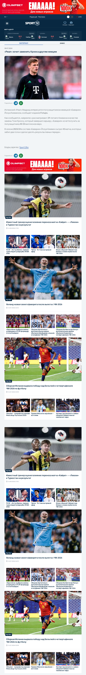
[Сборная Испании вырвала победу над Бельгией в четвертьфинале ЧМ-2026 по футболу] (17, 365)
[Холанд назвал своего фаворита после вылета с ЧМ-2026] (17, 282)
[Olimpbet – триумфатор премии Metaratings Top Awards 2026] (10, 407)
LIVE (80, 17)
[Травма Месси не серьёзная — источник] (35, 407)
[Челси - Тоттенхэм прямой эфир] (35, 243)
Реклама (41, 17)
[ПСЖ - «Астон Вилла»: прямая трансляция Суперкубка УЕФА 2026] (10, 243)
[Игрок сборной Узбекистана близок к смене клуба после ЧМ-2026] (60, 243)
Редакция (33, 17)
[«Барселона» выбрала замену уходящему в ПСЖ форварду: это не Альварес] (10, 324)
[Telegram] (16, 103)
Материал (23, 43)
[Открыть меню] (7, 23)
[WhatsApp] (21, 103)
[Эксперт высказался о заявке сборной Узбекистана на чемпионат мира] (60, 407)
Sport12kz (24, 147)
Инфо (62, 43)
